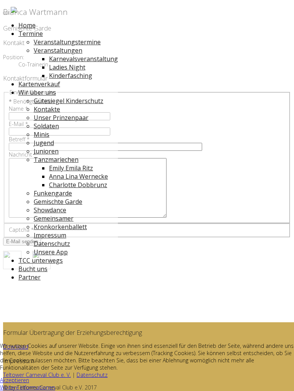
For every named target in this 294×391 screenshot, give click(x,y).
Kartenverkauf (39, 84)
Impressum (50, 235)
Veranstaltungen (58, 50)
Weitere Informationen (27, 387)
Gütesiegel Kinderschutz (68, 101)
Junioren (46, 151)
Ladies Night (67, 67)
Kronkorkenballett (60, 227)
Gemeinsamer (54, 218)
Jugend (44, 143)
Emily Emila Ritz (71, 168)
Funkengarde (53, 193)
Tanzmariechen (56, 159)
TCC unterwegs (40, 260)
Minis (41, 134)
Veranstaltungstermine (67, 42)
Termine (30, 33)
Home (27, 25)
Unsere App (51, 252)
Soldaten (46, 126)
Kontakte (47, 109)
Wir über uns (37, 92)
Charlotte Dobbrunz (78, 185)
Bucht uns (32, 269)
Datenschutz (52, 243)
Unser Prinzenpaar (61, 117)
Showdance (50, 210)
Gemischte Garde (58, 201)
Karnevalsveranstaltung (83, 59)
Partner (29, 277)
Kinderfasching (70, 75)
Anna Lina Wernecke (78, 176)
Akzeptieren (14, 380)
